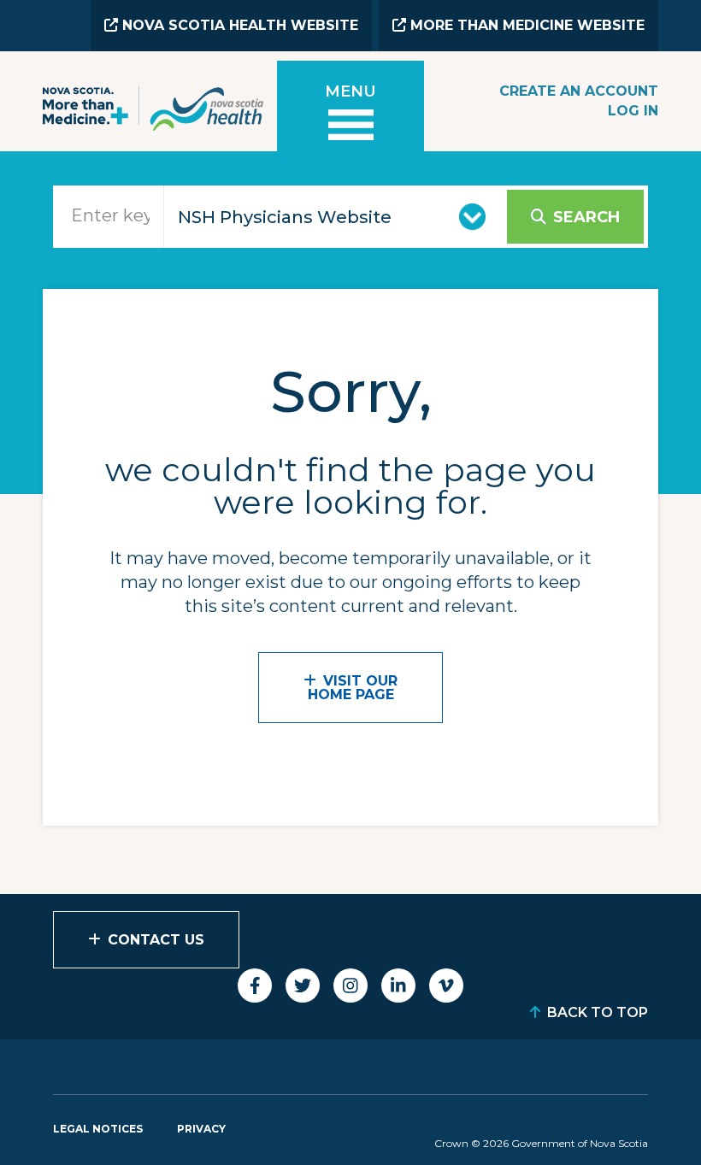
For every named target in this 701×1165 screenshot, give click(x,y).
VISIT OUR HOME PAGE (353, 688)
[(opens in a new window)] (255, 985)
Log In (633, 111)
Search (586, 217)
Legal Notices (98, 1128)
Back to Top (597, 1012)
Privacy (201, 1128)
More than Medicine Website (525, 25)
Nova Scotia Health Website (238, 25)
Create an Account (578, 91)
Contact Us (156, 940)
